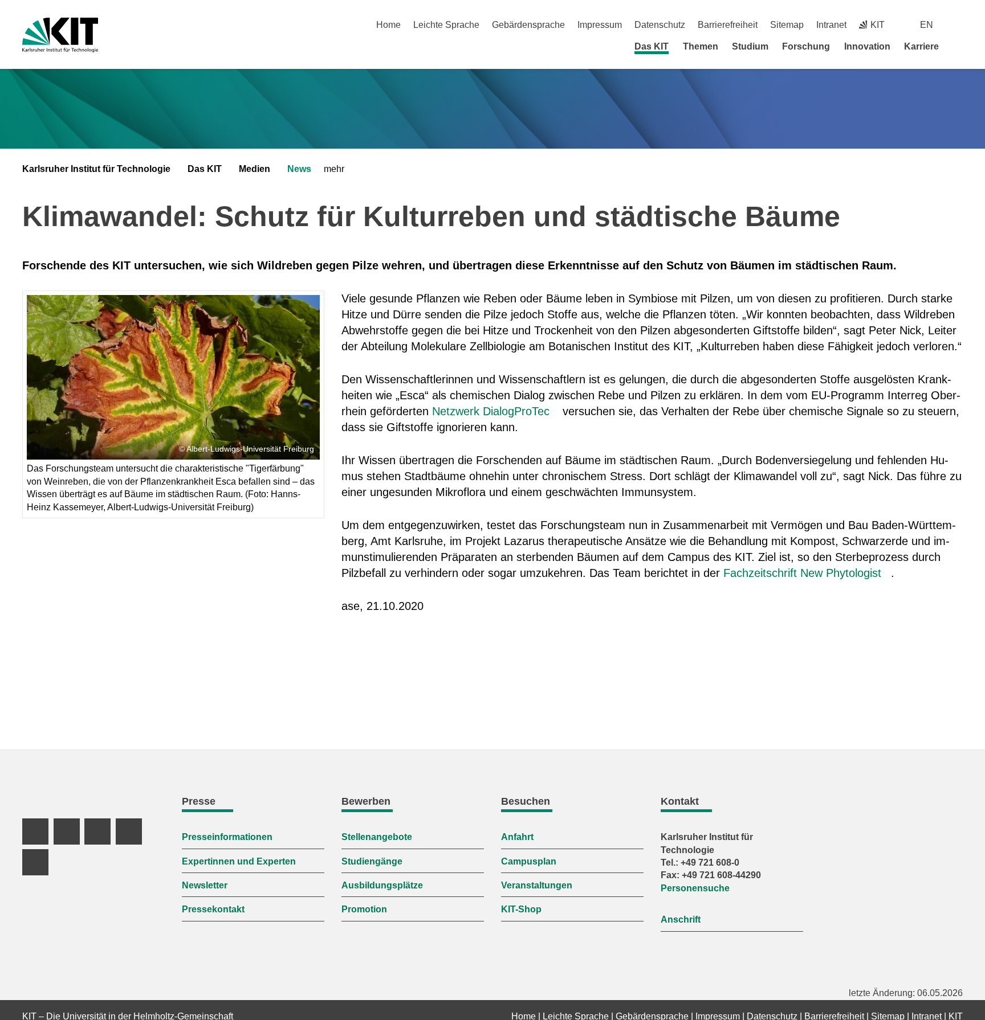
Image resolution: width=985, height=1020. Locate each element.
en (926, 25)
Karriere (921, 46)
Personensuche (695, 888)
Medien (254, 169)
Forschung (806, 46)
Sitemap (787, 25)
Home (388, 25)
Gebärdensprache (528, 25)
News (299, 169)
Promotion (364, 909)
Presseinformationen (227, 837)
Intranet (831, 25)
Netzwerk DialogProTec (491, 411)
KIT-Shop (521, 909)
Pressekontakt (213, 909)
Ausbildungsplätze (382, 885)
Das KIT (651, 46)
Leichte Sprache (446, 25)
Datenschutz (659, 25)
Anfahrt (517, 837)
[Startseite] (959, 46)
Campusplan (528, 861)
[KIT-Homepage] (60, 35)
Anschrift (681, 919)
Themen (700, 46)
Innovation (867, 46)
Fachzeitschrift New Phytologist (802, 573)
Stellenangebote (376, 837)
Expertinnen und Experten (239, 861)
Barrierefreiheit (728, 25)
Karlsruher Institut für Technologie (96, 169)
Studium (750, 46)
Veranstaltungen (536, 885)
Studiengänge (371, 861)
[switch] (958, 24)
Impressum (599, 25)
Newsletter (204, 885)
